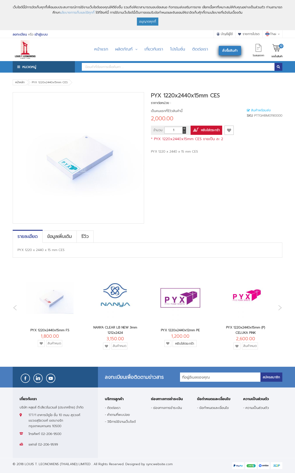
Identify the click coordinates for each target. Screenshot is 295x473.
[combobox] (178, 67)
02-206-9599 (48, 444)
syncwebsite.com (159, 464)
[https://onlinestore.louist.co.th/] (25, 44)
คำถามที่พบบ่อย (118, 414)
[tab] (28, 236)
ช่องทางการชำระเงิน (167, 407)
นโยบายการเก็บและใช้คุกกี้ (77, 12)
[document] (147, 15)
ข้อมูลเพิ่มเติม (59, 236)
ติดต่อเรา (113, 407)
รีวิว (85, 236)
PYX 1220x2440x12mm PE (180, 330)
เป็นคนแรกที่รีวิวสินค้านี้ (167, 111)
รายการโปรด (251, 34)
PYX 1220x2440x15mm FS (49, 330)
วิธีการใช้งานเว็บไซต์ (121, 421)
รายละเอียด (28, 236)
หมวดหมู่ (29, 67)
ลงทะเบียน (20, 34)
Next (281, 307)
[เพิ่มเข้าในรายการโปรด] (229, 130)
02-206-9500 (51, 434)
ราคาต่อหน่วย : (161, 103)
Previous (14, 307)
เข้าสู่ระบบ (41, 34)
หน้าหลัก (20, 82)
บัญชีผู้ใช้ (227, 34)
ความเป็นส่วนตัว (257, 407)
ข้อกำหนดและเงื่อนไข (214, 407)
